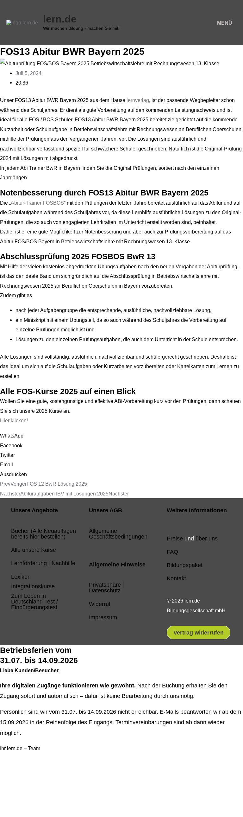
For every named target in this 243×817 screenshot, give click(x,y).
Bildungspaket (184, 565)
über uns (207, 538)
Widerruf (99, 604)
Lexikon (21, 576)
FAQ (172, 551)
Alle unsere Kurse (33, 549)
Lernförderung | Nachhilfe (43, 563)
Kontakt (176, 578)
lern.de (60, 19)
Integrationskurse (33, 586)
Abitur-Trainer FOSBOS (37, 203)
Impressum (103, 617)
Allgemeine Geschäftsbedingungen (118, 533)
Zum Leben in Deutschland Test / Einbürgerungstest (34, 601)
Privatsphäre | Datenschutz (106, 587)
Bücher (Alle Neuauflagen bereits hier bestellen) (43, 533)
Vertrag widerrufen (198, 632)
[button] (121, 435)
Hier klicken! (14, 420)
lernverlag (138, 100)
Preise (175, 538)
